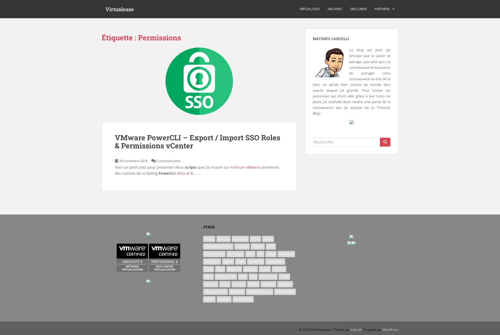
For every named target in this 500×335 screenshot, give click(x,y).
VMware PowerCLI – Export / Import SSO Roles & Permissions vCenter (197, 141)
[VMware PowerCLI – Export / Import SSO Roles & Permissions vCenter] (199, 84)
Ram (220, 269)
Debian (258, 246)
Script (265, 269)
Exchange (235, 254)
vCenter (210, 284)
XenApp (224, 299)
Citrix (255, 239)
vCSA (225, 284)
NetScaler (212, 261)
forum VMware (247, 167)
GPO (250, 254)
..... (197, 173)
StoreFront (268, 276)
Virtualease (119, 9)
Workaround (285, 291)
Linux (271, 254)
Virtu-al (183, 173)
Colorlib (356, 329)
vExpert (238, 284)
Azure (209, 239)
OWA (240, 261)
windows (237, 291)
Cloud (268, 239)
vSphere (285, 284)
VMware (268, 284)
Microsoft (286, 254)
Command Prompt (218, 246)
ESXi (271, 246)
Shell (208, 276)
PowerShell (275, 261)
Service (279, 269)
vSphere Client (215, 291)
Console (242, 246)
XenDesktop (243, 299)
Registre (234, 269)
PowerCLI (255, 261)
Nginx (228, 261)
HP (260, 254)
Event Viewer (214, 254)
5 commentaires (167, 161)
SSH (243, 276)
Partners (382, 9)
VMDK (253, 284)
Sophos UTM (226, 276)
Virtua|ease (310, 9)
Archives (335, 9)
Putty (208, 269)
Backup (223, 239)
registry (250, 269)
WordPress (390, 329)
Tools (284, 276)
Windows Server (259, 291)
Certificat (240, 239)
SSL (253, 276)
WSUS (209, 299)
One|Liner (358, 9)
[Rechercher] (385, 142)
